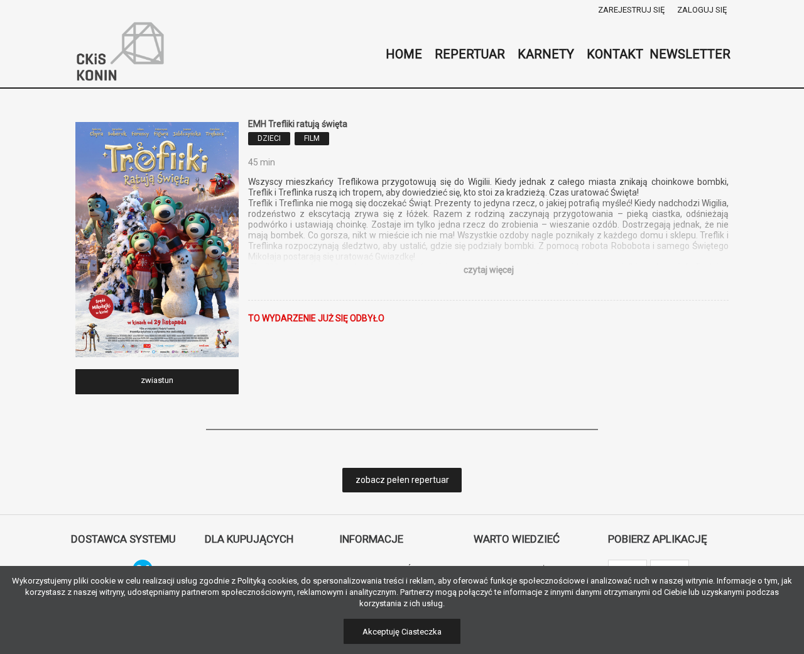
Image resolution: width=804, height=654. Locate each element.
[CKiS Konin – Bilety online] (121, 53)
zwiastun (157, 380)
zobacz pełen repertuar (402, 480)
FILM (312, 138)
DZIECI (269, 138)
